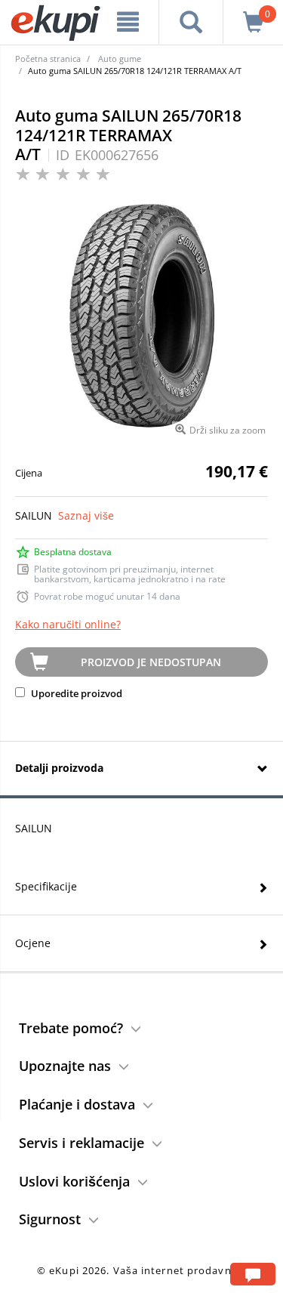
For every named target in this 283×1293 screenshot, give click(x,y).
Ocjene (33, 943)
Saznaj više (86, 515)
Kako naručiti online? (68, 624)
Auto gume (119, 58)
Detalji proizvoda (59, 768)
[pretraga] (191, 22)
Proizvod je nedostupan (151, 662)
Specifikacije (46, 886)
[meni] (128, 22)
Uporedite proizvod (75, 693)
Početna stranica (48, 58)
